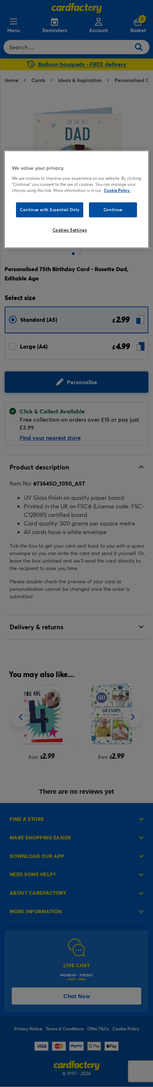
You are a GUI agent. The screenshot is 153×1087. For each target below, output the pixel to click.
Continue (113, 209)
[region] (76, 199)
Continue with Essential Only (49, 209)
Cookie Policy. (117, 190)
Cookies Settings (70, 230)
